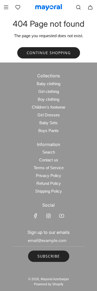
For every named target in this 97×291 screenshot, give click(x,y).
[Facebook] (35, 216)
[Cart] (90, 7)
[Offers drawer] (18, 7)
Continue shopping (49, 52)
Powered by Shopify (48, 284)
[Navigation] (6, 7)
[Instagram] (48, 216)
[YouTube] (61, 216)
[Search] (78, 7)
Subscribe (48, 256)
